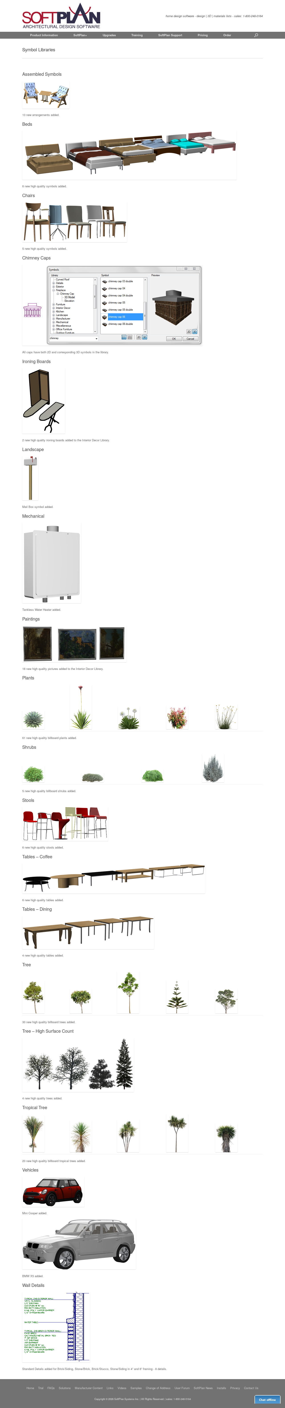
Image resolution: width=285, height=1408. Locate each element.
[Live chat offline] (267, 1399)
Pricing (203, 35)
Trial (40, 1388)
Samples (136, 1388)
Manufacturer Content (89, 1388)
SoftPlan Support (170, 35)
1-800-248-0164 (253, 16)
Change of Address (158, 1388)
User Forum (182, 1388)
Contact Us (251, 1388)
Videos (122, 1388)
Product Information (44, 35)
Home (30, 1388)
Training (137, 35)
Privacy (235, 1388)
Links (110, 1388)
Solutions (65, 1388)
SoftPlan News (203, 1388)
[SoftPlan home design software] (61, 16)
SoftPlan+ (80, 35)
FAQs (51, 1388)
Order (227, 35)
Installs (221, 1388)
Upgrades (109, 35)
